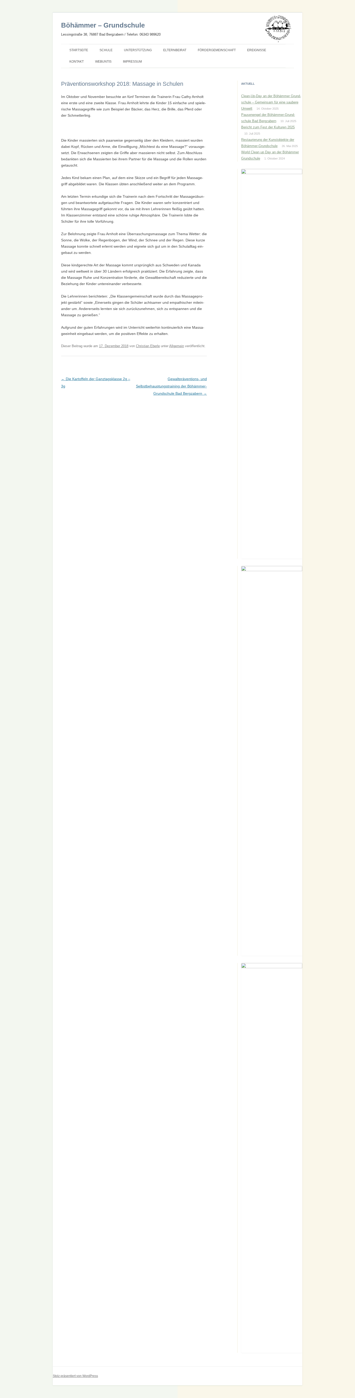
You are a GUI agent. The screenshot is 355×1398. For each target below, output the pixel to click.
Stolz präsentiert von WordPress (75, 1376)
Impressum (132, 61)
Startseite (78, 50)
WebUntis (103, 61)
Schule (106, 50)
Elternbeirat (174, 50)
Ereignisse (256, 50)
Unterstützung (138, 50)
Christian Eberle (148, 346)
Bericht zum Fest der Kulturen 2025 (268, 127)
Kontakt (76, 61)
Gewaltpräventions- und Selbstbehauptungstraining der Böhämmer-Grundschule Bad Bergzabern (171, 386)
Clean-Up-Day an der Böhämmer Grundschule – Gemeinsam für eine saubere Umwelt (271, 102)
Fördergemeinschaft (217, 50)
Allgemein (176, 346)
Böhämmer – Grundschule (103, 25)
